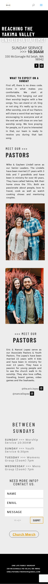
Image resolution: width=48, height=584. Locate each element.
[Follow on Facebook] (36, 66)
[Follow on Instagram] (42, 66)
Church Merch (24, 535)
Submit (36, 520)
